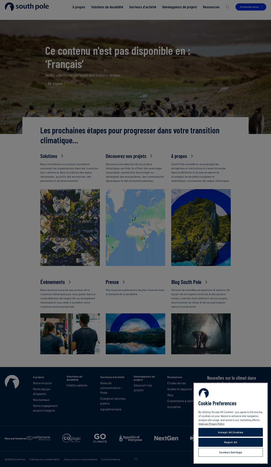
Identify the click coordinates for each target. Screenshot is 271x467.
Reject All (230, 442)
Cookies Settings (230, 452)
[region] (230, 423)
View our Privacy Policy (211, 423)
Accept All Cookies (230, 432)
